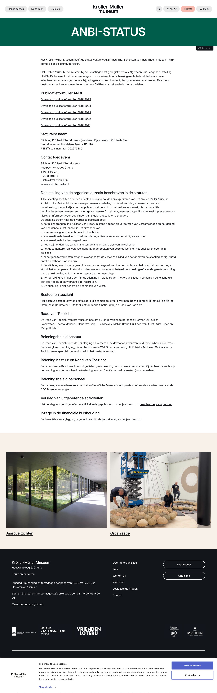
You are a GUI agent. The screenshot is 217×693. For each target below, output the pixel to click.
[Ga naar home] (108, 9)
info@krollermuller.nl (55, 180)
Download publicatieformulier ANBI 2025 (66, 99)
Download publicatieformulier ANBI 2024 (66, 105)
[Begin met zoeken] (159, 9)
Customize (190, 675)
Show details (45, 687)
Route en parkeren (23, 574)
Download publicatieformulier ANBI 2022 (66, 118)
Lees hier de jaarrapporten (156, 404)
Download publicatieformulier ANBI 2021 (65, 125)
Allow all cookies (192, 665)
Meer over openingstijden (27, 604)
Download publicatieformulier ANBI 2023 (66, 112)
